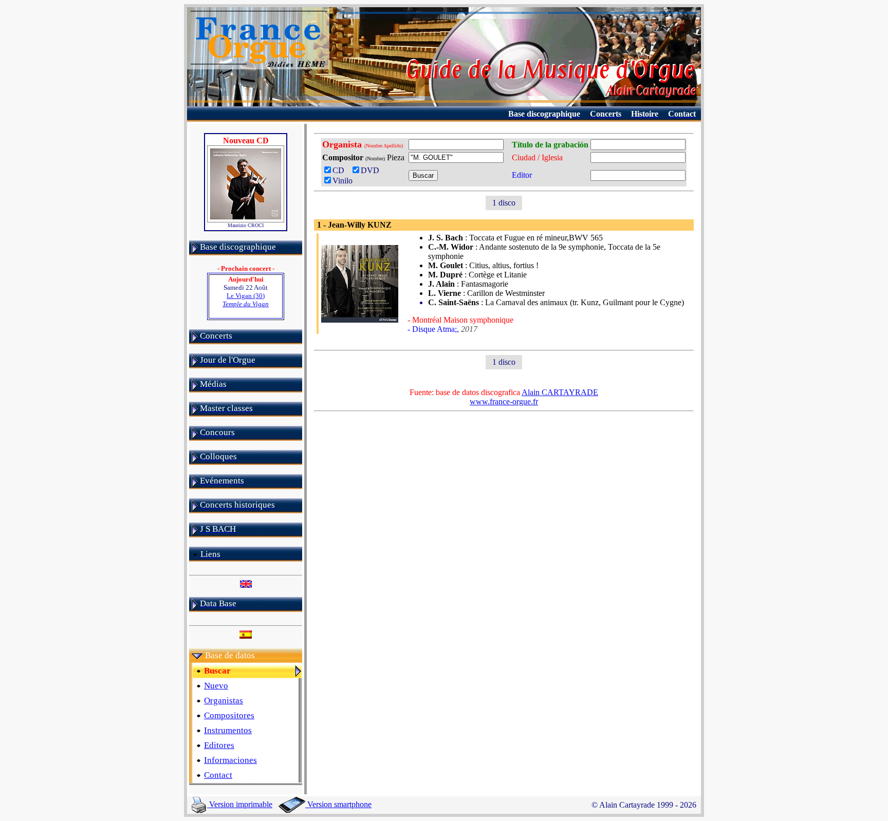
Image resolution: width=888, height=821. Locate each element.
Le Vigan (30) (246, 300)
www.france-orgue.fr (504, 401)
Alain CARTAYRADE (560, 392)
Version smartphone (338, 804)
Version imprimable (239, 804)
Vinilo (342, 180)
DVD (372, 170)
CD (340, 170)
